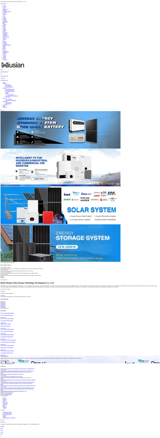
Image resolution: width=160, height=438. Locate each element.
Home (4, 82)
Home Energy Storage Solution (6, 347)
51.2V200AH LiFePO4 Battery (6, 352)
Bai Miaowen (5, 34)
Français (4, 30)
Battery (7, 93)
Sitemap (4, 407)
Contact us (2, 295)
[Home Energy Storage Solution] (7, 345)
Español (4, 57)
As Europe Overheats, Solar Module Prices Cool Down (11, 376)
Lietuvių (4, 39)
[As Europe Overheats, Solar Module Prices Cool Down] (11, 374)
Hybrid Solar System (10, 90)
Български (5, 43)
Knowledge (5, 101)
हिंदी (3, 23)
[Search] (1, 109)
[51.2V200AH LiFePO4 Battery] (7, 350)
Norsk (4, 47)
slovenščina (5, 21)
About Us (5, 83)
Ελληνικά (5, 33)
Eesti (4, 14)
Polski (4, 31)
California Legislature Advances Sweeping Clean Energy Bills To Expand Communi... (17, 382)
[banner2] (60, 186)
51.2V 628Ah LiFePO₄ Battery (6, 320)
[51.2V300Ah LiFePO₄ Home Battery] (8, 340)
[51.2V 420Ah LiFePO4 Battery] (7, 329)
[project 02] (2, 302)
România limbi (6, 51)
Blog (4, 106)
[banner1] (60, 148)
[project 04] (2, 304)
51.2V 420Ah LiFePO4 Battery (6, 331)
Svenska (4, 42)
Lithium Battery (11, 94)
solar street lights (9, 99)
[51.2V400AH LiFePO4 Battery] (7, 334)
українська (5, 32)
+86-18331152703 (4, 76)
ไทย (4, 16)
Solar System (8, 103)
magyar (4, 6)
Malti (4, 25)
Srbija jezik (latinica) (7, 44)
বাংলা (4, 49)
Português (5, 52)
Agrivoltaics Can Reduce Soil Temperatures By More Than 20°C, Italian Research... (17, 370)
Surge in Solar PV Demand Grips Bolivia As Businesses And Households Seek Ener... (17, 387)
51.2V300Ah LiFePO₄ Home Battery (7, 342)
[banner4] (60, 261)
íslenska (4, 10)
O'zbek (4, 17)
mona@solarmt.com (4, 71)
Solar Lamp (8, 97)
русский (4, 50)
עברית (4, 58)
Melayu (4, 48)
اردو (4, 40)
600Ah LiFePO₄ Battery (5, 326)
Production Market (9, 86)
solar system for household (11, 100)
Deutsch (4, 41)
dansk (4, 53)
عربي (4, 8)
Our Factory (8, 84)
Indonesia (5, 22)
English (4, 5)
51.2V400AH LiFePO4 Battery (6, 336)
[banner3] (60, 223)
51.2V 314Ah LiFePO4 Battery (6, 315)
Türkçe (4, 56)
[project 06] (2, 307)
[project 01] (2, 301)
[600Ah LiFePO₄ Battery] (5, 323)
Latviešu (4, 24)
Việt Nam (5, 35)
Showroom (5, 404)
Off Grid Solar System (10, 89)
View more (2, 291)
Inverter (7, 92)
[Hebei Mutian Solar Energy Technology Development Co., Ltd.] (13, 68)
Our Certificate (8, 85)
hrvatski (4, 12)
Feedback (5, 107)
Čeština (4, 29)
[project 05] (2, 306)
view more (3, 317)
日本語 (4, 19)
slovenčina (5, 59)
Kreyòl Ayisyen (6, 37)
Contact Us (5, 104)
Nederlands (5, 9)
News (4, 98)
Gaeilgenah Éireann (7, 11)
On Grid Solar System (10, 91)
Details (1, 373)
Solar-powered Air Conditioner (12, 95)
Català (4, 28)
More (1, 362)
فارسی (4, 55)
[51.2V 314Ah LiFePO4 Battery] (7, 313)
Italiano (4, 46)
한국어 (4, 26)
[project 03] (2, 303)
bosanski (4, 18)
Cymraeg (5, 13)
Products (4, 88)
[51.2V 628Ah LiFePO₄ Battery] (7, 318)
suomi (4, 38)
